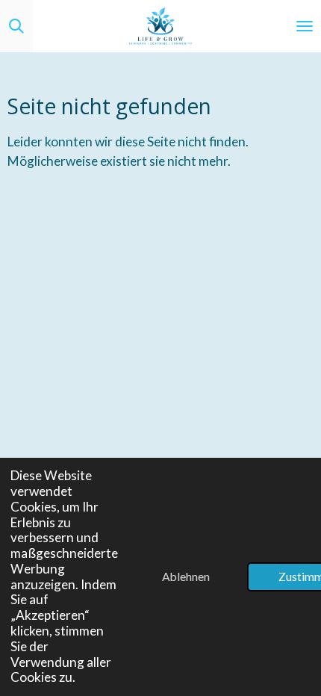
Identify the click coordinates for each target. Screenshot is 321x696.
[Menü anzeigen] (304, 26)
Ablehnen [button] (186, 576)
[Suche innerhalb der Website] (16, 26)
